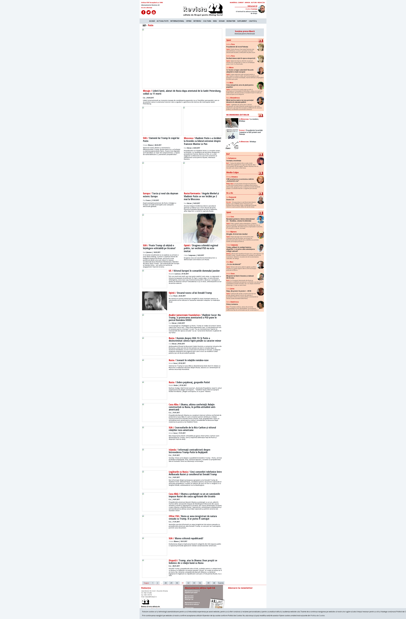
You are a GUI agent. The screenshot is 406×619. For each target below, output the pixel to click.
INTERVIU (197, 21)
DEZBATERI (230, 21)
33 (194, 583)
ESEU (215, 21)
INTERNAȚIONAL (177, 21)
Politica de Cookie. (318, 615)
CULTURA (207, 21)
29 (171, 583)
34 (200, 583)
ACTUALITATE (162, 21)
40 (214, 583)
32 (188, 583)
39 (208, 583)
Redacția (261, 2)
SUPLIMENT (242, 21)
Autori (254, 2)
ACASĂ (152, 21)
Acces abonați (146, 7)
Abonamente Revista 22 (150, 5)
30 (177, 583)
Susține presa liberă (245, 32)
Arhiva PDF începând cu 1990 (152, 2)
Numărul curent (237, 2)
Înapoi (146, 583)
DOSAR (222, 21)
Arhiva (247, 2)
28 (166, 583)
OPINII (188, 21)
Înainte (221, 583)
